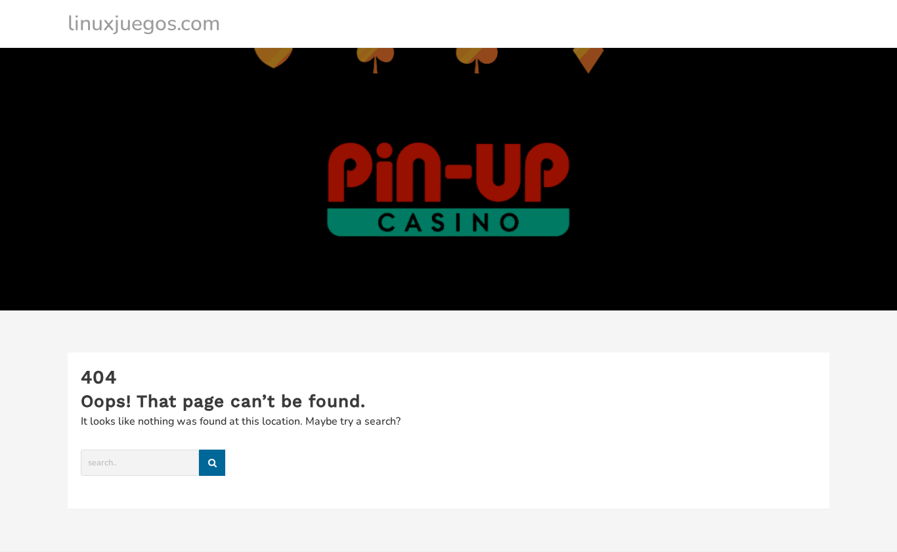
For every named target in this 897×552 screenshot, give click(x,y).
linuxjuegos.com (144, 23)
